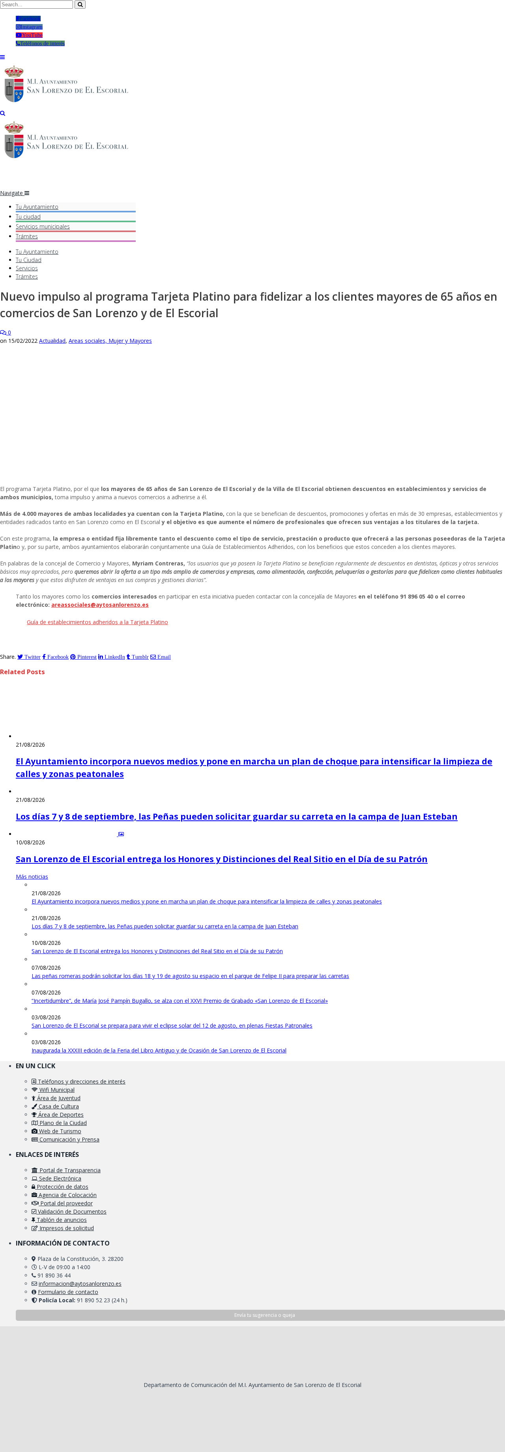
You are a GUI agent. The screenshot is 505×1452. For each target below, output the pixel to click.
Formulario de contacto (68, 1292)
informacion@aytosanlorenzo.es (80, 1283)
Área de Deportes (60, 1114)
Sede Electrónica (59, 1178)
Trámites (27, 236)
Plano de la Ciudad (62, 1123)
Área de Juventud (58, 1098)
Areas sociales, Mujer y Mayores (110, 340)
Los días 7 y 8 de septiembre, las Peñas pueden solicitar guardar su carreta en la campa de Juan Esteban (237, 816)
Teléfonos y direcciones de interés (80, 1081)
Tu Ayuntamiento (37, 206)
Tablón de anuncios (61, 1219)
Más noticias (32, 876)
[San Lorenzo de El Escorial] (70, 104)
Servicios (43, 226)
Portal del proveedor (66, 1203)
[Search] (2, 113)
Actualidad (52, 340)
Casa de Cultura (58, 1106)
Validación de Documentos (71, 1211)
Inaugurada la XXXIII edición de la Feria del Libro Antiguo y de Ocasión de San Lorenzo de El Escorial (159, 1050)
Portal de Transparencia (69, 1170)
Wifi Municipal (56, 1089)
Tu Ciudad (28, 260)
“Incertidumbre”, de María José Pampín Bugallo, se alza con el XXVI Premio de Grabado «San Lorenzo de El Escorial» (180, 1000)
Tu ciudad (28, 216)
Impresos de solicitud (66, 1228)
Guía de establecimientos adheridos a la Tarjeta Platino (97, 622)
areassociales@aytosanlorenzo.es (100, 604)
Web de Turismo (59, 1131)
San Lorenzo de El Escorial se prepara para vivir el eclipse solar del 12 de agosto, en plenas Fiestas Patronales (172, 1025)
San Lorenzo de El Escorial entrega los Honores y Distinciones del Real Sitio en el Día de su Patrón (222, 859)
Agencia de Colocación (67, 1195)
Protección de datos (61, 1186)
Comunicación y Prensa (68, 1139)
